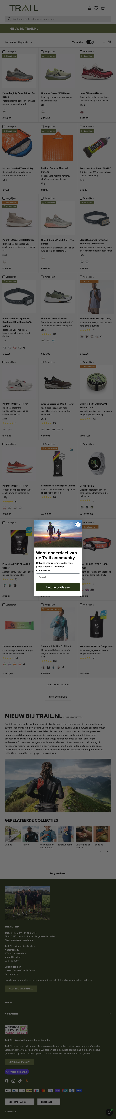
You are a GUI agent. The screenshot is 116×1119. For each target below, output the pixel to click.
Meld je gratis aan (58, 587)
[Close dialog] (78, 524)
